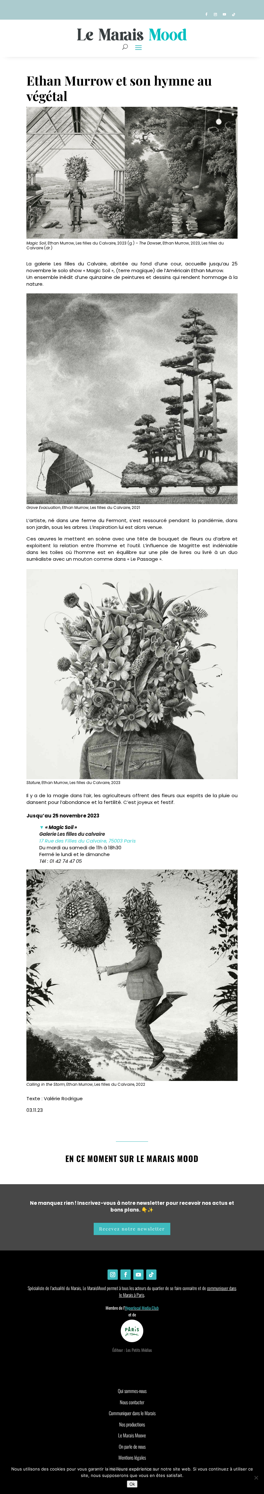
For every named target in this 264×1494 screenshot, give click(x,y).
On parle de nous (132, 1446)
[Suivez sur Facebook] (206, 14)
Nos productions (132, 1424)
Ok (132, 1484)
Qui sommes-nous (132, 1390)
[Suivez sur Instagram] (215, 14)
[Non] (256, 1477)
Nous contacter (132, 1402)
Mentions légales (132, 1457)
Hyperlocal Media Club (142, 1308)
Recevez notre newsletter (132, 1229)
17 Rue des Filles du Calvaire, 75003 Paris (87, 840)
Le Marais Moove (132, 1435)
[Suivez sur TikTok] (233, 14)
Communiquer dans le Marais (132, 1412)
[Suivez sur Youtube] (224, 14)
